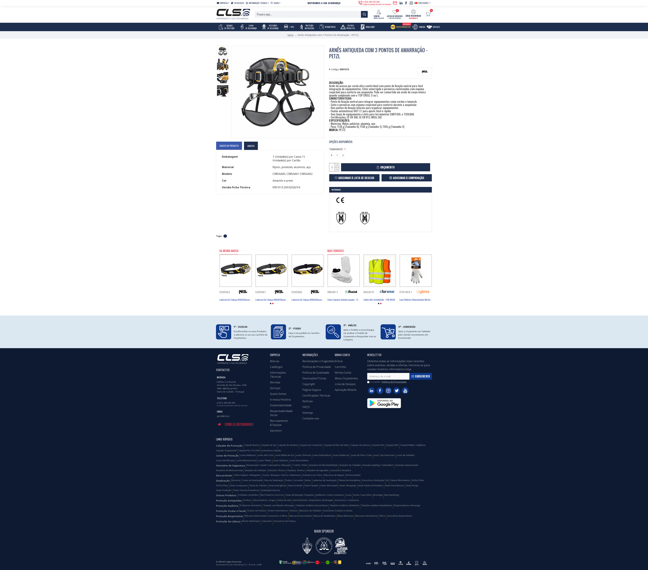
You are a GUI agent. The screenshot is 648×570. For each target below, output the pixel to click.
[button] (270, 303)
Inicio (290, 35)
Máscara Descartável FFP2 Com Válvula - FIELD (370, 299)
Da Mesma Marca (228, 251)
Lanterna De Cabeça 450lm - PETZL (297, 299)
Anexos (250, 146)
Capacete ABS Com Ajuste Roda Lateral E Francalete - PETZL (226, 299)
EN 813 (365, 212)
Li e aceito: (389, 382)
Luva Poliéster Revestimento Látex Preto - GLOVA (334, 299)
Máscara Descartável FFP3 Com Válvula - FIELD (406, 299)
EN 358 (341, 212)
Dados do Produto (229, 145)
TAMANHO (336, 149)
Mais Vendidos (335, 251)
